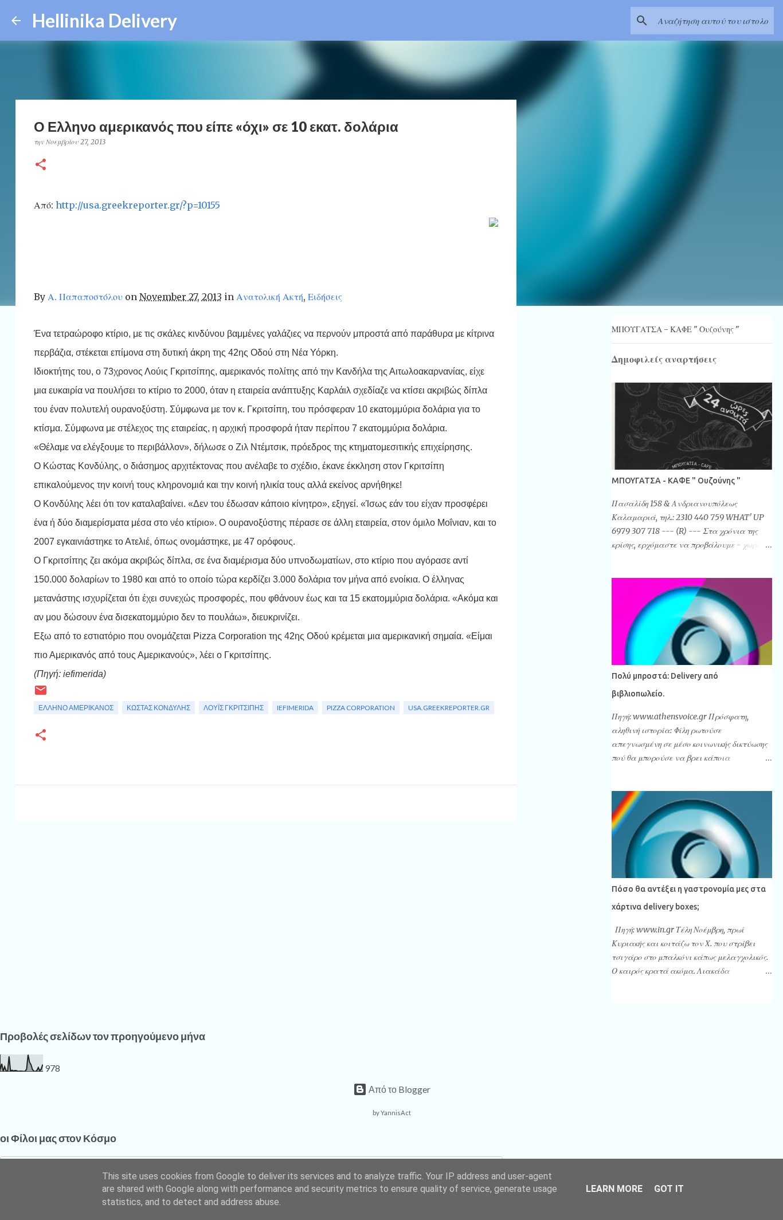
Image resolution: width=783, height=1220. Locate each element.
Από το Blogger (398, 1089)
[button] (41, 165)
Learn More (614, 1188)
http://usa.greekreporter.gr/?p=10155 (138, 205)
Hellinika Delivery (104, 20)
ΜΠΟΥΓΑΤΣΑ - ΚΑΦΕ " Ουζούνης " (675, 329)
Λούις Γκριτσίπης (233, 707)
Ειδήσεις (325, 296)
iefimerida (295, 707)
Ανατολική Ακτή (269, 296)
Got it (669, 1188)
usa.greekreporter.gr (449, 707)
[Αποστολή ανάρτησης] (41, 694)
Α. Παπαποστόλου (85, 296)
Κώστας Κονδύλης (158, 707)
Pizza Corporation (361, 707)
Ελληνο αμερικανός (75, 707)
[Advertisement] (266, 919)
